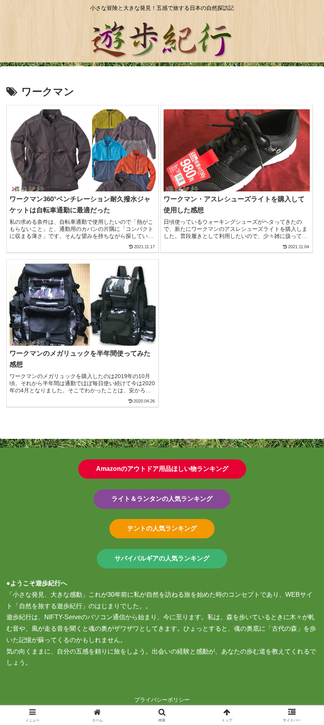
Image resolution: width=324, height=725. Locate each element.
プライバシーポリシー (162, 700)
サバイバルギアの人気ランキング (162, 558)
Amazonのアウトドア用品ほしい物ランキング (162, 468)
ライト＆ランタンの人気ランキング (162, 498)
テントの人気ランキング (162, 528)
